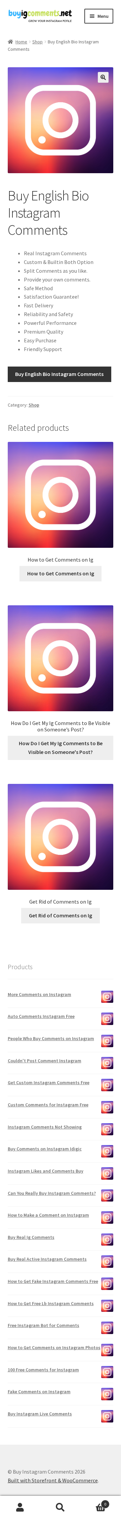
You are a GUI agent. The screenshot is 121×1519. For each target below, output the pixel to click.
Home (21, 42)
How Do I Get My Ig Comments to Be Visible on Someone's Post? (61, 747)
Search (60, 1507)
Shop (37, 42)
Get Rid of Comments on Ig (60, 915)
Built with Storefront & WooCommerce (53, 1480)
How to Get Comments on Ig (60, 573)
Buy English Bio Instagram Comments (59, 374)
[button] (103, 77)
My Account (20, 1507)
